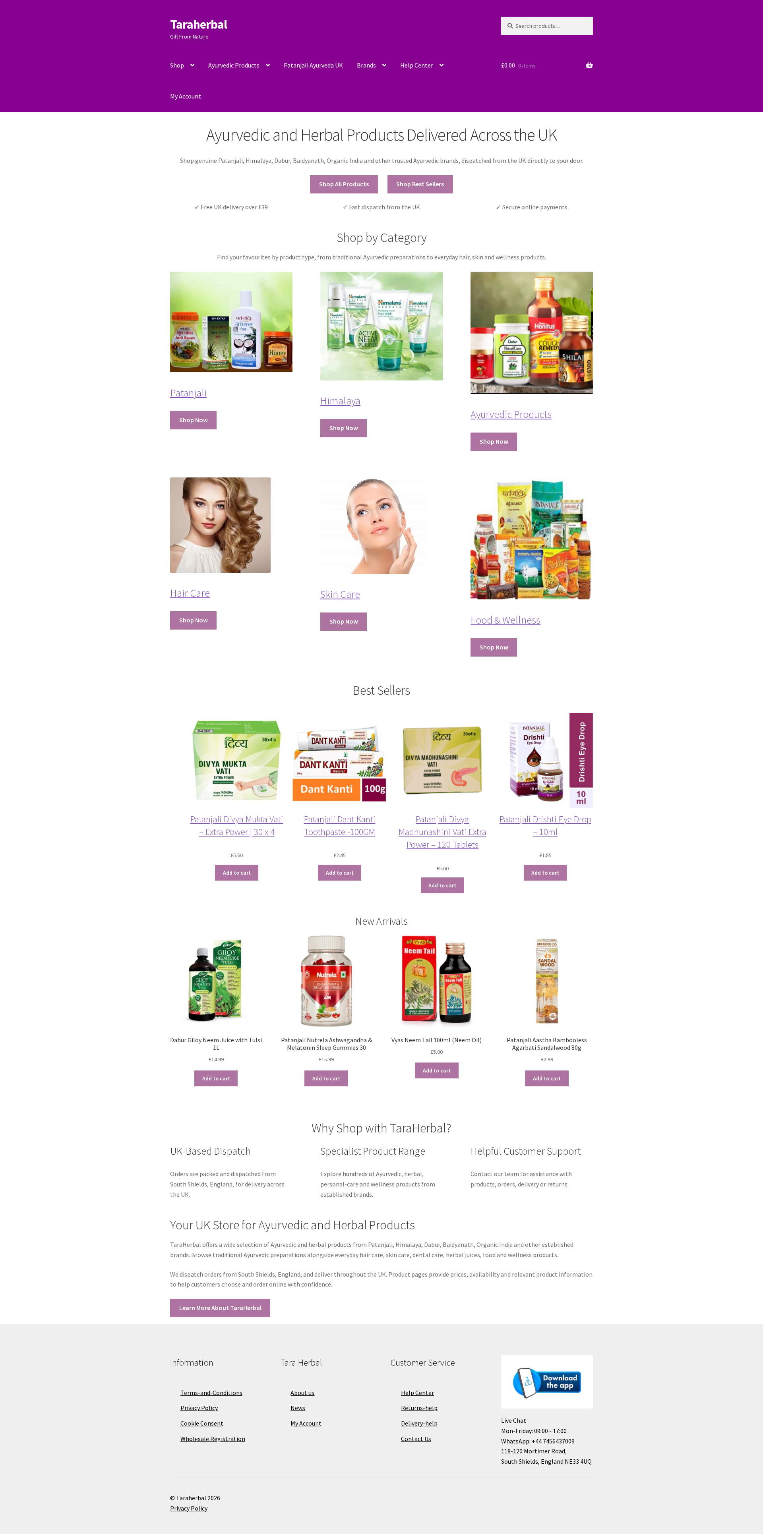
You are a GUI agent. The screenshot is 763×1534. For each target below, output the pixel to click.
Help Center (416, 65)
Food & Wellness (505, 620)
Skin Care (340, 594)
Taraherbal (198, 24)
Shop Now (193, 420)
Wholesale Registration (212, 1439)
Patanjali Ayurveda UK (313, 65)
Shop (177, 65)
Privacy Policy (199, 1408)
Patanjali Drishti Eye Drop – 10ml (545, 825)
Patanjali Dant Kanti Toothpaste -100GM (340, 825)
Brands (366, 65)
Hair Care (190, 593)
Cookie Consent (201, 1423)
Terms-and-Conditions (211, 1393)
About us (302, 1393)
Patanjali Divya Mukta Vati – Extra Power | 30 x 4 (236, 825)
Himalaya (340, 400)
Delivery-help (419, 1423)
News (297, 1408)
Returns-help (419, 1408)
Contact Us (416, 1439)
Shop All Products (344, 184)
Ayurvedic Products (233, 65)
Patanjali (188, 392)
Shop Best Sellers (420, 184)
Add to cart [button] (216, 1078)
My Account (185, 96)
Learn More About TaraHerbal (220, 1308)
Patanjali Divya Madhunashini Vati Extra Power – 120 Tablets (442, 831)
